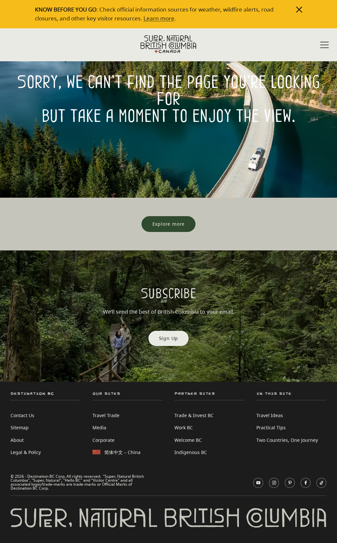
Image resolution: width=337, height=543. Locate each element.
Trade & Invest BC (194, 415)
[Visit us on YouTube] (258, 483)
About (17, 440)
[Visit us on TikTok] (321, 483)
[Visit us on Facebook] (305, 483)
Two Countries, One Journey (287, 440)
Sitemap (20, 427)
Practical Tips (271, 427)
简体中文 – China (122, 452)
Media (99, 427)
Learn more (158, 18)
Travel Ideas (269, 415)
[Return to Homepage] (168, 44)
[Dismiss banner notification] (299, 10)
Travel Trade (105, 415)
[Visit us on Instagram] (274, 483)
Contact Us (22, 415)
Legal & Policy (26, 452)
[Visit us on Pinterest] (290, 483)
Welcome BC (188, 440)
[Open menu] (324, 45)
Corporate (103, 440)
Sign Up (168, 338)
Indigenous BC (190, 452)
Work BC (183, 427)
